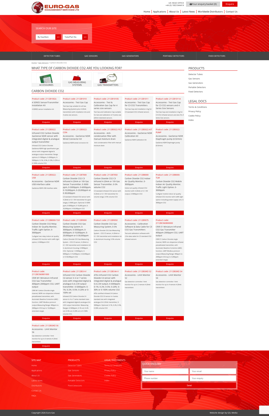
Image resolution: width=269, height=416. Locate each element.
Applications (159, 11)
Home (147, 11)
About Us (174, 11)
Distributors (37, 385)
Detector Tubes (52, 56)
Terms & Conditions (197, 107)
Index (191, 120)
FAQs (34, 395)
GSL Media (232, 412)
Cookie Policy (194, 115)
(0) (204, 4)
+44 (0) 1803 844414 (174, 5)
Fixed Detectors (216, 56)
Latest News (188, 11)
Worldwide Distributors (210, 11)
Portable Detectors (173, 56)
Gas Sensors (91, 56)
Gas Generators (130, 56)
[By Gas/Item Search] (48, 37)
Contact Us (231, 11)
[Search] (58, 37)
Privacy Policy (194, 111)
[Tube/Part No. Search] (75, 37)
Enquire (230, 4)
